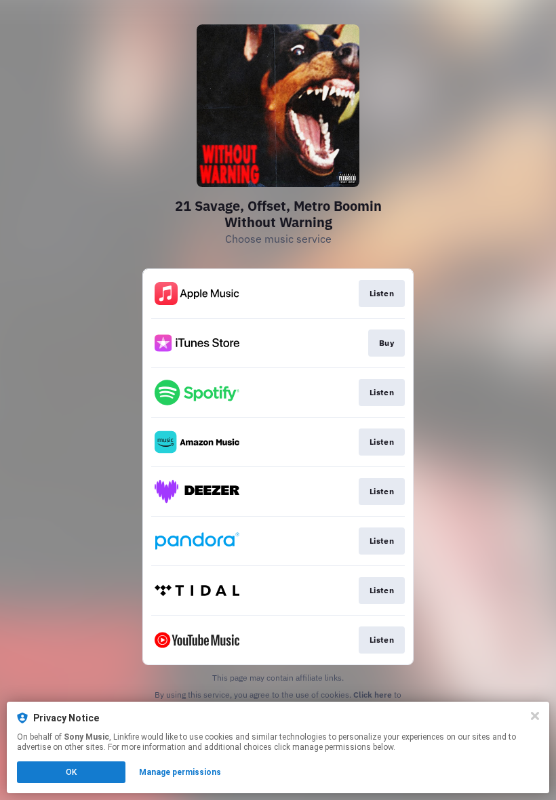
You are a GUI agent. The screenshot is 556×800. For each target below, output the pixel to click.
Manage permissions (180, 772)
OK (71, 772)
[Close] (535, 716)
